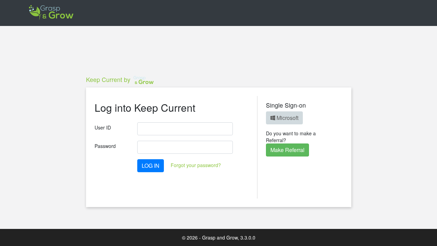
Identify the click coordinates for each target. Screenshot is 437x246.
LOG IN (150, 165)
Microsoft (286, 118)
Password (105, 145)
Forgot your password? (196, 165)
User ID (103, 127)
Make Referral (287, 150)
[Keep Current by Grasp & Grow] (51, 13)
